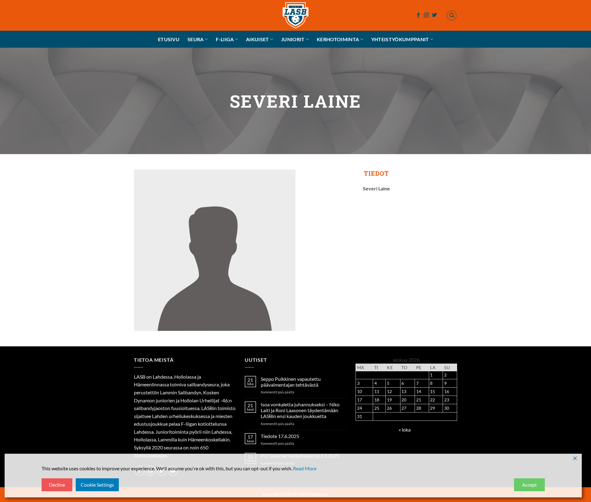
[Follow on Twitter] (434, 15)
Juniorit (293, 39)
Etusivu (168, 39)
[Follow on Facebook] (418, 15)
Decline (57, 485)
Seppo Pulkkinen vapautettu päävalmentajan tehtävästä (291, 382)
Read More (304, 468)
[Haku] (451, 15)
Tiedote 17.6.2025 (280, 436)
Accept (529, 485)
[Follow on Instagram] (426, 15)
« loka (405, 429)
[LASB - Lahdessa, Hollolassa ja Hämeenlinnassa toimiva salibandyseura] (295, 15)
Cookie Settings (97, 485)
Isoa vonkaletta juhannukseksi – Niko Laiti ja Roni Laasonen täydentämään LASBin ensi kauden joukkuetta (300, 410)
